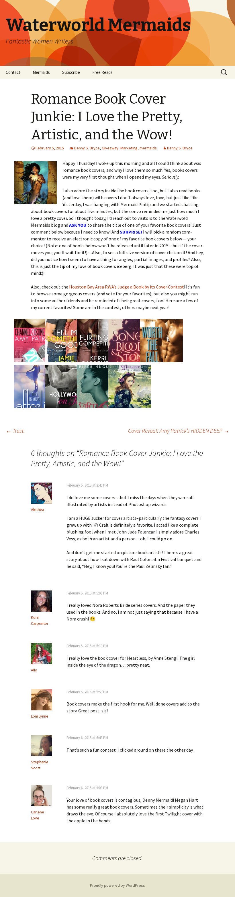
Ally (34, 670)
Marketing (129, 148)
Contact (13, 72)
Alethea (37, 509)
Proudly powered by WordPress (117, 885)
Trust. (15, 430)
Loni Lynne (39, 716)
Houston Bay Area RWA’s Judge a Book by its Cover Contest (126, 287)
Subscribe (71, 72)
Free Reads (102, 72)
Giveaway (110, 148)
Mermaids (41, 72)
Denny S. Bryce (87, 148)
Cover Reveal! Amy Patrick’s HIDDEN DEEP (178, 430)
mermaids (148, 148)
